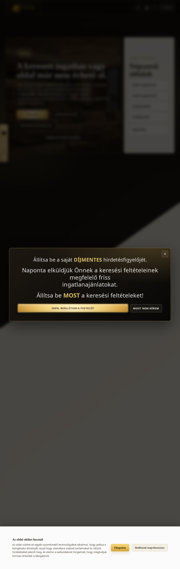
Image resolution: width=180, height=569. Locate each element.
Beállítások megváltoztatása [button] (149, 547)
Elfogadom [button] (120, 547)
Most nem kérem (146, 308)
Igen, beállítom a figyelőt (73, 308)
